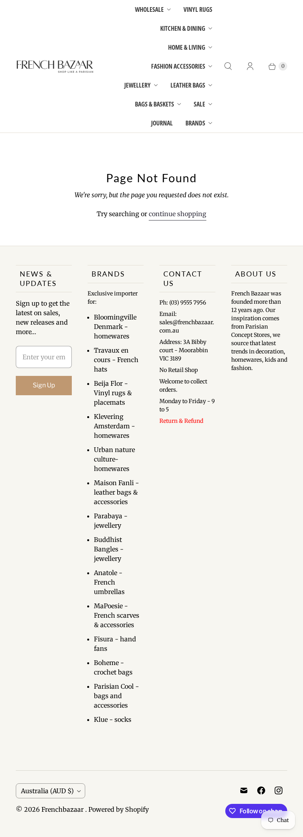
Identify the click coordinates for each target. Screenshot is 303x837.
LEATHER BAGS (187, 85)
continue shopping (177, 214)
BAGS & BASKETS (154, 104)
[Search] (228, 66)
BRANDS (195, 123)
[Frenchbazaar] (55, 66)
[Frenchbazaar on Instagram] (278, 790)
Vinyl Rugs (197, 9)
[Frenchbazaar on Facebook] (261, 790)
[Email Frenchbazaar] (243, 790)
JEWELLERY (137, 85)
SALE (199, 104)
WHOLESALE (149, 9)
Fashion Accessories (178, 66)
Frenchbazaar (63, 809)
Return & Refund (181, 420)
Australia (47, 791)
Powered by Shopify (118, 809)
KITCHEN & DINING (182, 28)
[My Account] (250, 66)
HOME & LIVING (186, 47)
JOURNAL (162, 123)
